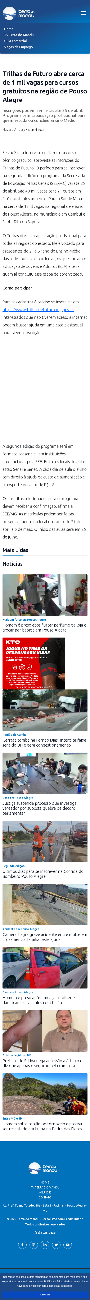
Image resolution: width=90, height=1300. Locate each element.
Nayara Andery (14, 129)
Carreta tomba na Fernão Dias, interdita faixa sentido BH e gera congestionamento (44, 742)
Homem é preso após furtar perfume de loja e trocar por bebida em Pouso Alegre (44, 627)
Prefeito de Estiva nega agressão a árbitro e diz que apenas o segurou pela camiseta (42, 1063)
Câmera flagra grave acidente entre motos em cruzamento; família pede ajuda (45, 937)
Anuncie (45, 1192)
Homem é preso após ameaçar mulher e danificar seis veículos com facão (39, 1000)
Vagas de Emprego (18, 47)
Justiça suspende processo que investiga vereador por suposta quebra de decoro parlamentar (40, 808)
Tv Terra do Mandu (19, 35)
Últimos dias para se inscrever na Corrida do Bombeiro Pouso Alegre (43, 874)
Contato (45, 1197)
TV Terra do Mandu (45, 1187)
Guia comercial (15, 41)
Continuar (45, 1295)
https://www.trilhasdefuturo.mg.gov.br (38, 309)
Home (8, 29)
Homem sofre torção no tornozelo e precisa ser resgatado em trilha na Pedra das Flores (42, 1126)
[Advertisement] (45, 391)
